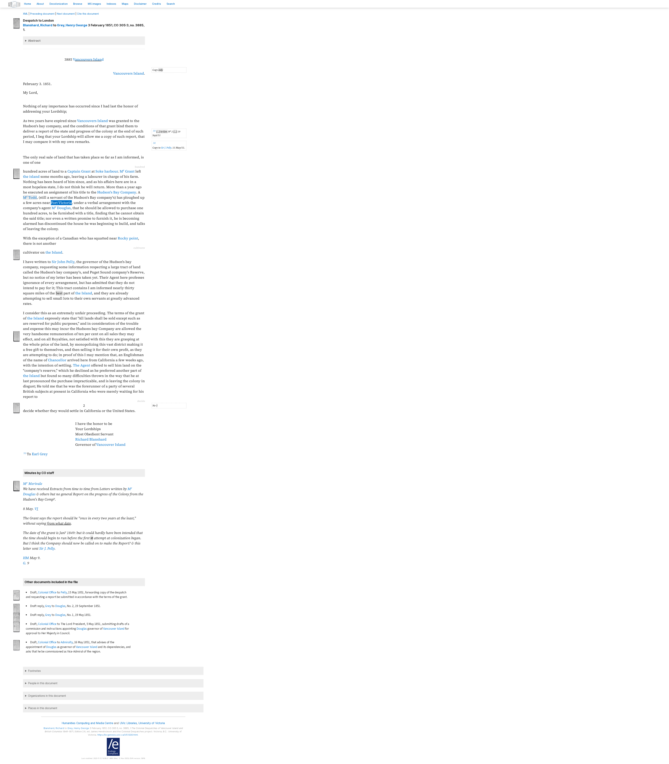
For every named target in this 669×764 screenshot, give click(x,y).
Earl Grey (40, 454)
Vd (88, 59)
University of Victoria (151, 723)
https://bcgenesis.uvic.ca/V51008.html (117, 735)
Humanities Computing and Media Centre (87, 723)
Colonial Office (47, 592)
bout (40, 3)
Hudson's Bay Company (116, 192)
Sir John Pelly (63, 261)
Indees (111, 3)
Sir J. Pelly (166, 147)
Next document (66, 13)
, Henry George (72, 25)
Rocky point (128, 238)
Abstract (34, 40)
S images (94, 3)
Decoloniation (58, 3)
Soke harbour (106, 171)
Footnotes (34, 671)
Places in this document (42, 708)
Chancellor (57, 360)
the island (31, 176)
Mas (125, 3)
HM (26, 557)
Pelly (64, 592)
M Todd (30, 197)
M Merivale (32, 483)
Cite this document (88, 13)
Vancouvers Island (128, 73)
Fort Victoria (61, 202)
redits (156, 3)
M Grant (127, 171)
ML (25, 13)
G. (24, 563)
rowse (77, 3)
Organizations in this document (47, 695)
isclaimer (140, 3)
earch (171, 3)
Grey (48, 606)
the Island (53, 252)
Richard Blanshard (90, 439)
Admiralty (67, 642)
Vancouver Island (110, 444)
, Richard (37, 25)
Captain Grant (79, 171)
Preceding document (42, 13)
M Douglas (61, 207)
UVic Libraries (128, 723)
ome (27, 3)
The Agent (81, 365)
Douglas (60, 606)
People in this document (42, 683)
